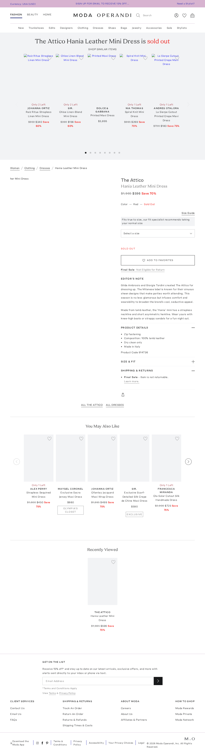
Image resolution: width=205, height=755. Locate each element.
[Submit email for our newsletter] (158, 681)
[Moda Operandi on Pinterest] (47, 743)
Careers (126, 708)
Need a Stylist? (186, 3)
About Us (127, 713)
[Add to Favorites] (49, 58)
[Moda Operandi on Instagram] (37, 743)
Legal (141, 742)
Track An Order (72, 708)
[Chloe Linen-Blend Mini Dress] (70, 77)
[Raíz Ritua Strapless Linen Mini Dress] (38, 77)
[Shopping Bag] (192, 15)
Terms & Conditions (60, 743)
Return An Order (73, 713)
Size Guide (188, 212)
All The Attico (92, 404)
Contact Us (17, 708)
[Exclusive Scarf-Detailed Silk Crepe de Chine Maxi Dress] (134, 458)
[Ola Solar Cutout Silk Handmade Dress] (166, 458)
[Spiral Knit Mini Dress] (134, 77)
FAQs (13, 719)
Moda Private (183, 713)
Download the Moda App (20, 743)
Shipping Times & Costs (77, 725)
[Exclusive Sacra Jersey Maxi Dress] (70, 458)
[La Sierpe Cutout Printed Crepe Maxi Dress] (166, 77)
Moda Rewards (184, 708)
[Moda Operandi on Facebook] (42, 743)
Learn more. (131, 381)
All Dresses (115, 404)
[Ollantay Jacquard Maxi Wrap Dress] (102, 458)
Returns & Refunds (75, 719)
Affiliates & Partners (134, 719)
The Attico (132, 180)
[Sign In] (176, 15)
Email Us (15, 713)
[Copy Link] (158, 395)
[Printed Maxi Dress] (102, 77)
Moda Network (184, 719)
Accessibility (96, 742)
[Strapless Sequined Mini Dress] (38, 458)
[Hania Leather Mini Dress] (102, 581)
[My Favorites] (184, 15)
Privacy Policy (77, 743)
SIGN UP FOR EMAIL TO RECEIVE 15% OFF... (102, 3)
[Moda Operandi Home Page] (102, 15)
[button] (85, 153)
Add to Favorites (160, 260)
